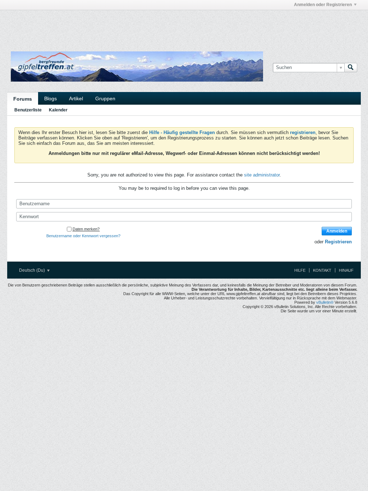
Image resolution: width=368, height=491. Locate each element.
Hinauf (346, 270)
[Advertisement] (96, 26)
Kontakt (322, 270)
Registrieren (338, 241)
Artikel (76, 98)
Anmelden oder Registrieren (323, 4)
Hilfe (299, 270)
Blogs (50, 98)
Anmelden (336, 231)
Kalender (58, 110)
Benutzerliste (28, 110)
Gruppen (105, 98)
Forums (22, 99)
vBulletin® (325, 302)
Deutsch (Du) (32, 270)
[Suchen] (350, 67)
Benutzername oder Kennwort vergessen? (83, 236)
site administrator (262, 175)
